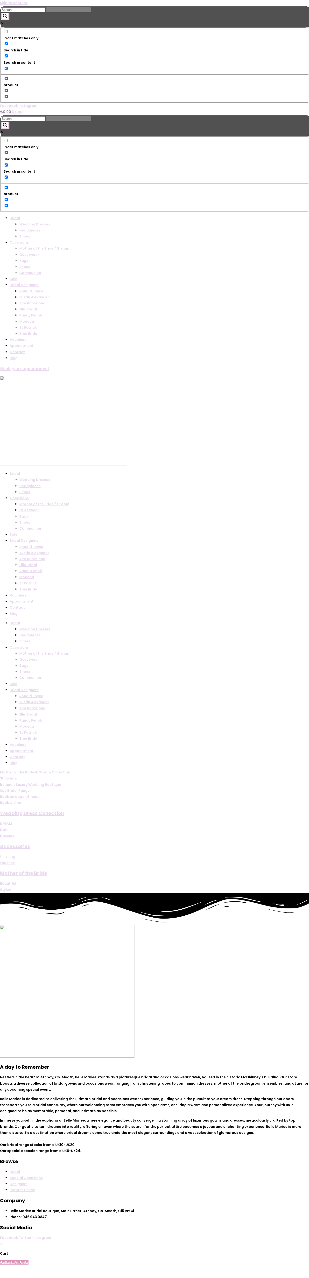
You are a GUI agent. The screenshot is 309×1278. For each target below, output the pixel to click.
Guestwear (29, 254)
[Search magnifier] (5, 16)
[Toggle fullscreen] (5, 1270)
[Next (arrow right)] (5, 1276)
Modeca (26, 321)
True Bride (28, 333)
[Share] (10, 1270)
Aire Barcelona (32, 303)
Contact (17, 352)
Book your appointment (24, 368)
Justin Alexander (34, 297)
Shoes (24, 236)
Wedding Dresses (34, 224)
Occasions (19, 242)
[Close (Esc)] (14, 1270)
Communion (30, 272)
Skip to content (14, 2)
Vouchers (18, 339)
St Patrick (28, 327)
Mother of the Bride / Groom (44, 248)
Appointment (22, 345)
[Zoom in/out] (1, 1270)
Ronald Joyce (31, 291)
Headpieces (30, 230)
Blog (14, 358)
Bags (23, 260)
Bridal (15, 218)
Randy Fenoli (30, 315)
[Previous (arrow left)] (1, 1276)
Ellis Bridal (28, 309)
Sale (13, 278)
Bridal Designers (24, 284)
